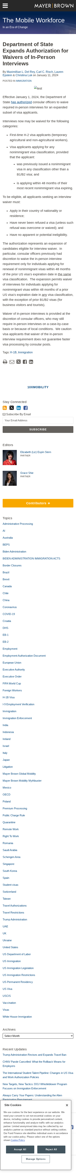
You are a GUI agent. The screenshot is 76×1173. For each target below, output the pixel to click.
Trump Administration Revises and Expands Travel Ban (34, 1054)
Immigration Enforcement (17, 718)
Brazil (6, 572)
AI (4, 530)
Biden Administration (14, 551)
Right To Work (11, 836)
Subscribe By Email (18, 414)
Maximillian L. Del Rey (21, 71)
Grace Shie (26, 472)
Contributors (25, 502)
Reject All (51, 1149)
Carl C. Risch (44, 71)
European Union (12, 662)
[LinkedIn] (19, 407)
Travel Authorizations (15, 905)
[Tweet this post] (18, 361)
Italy (5, 752)
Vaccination (9, 1002)
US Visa (7, 988)
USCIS (7, 995)
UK (4, 933)
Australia (8, 537)
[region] (35, 1135)
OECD (6, 794)
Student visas (10, 884)
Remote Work (11, 829)
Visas (6, 1009)
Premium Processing (15, 808)
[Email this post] (12, 361)
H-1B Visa (8, 697)
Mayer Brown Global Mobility (19, 773)
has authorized (21, 102)
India (5, 725)
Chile (5, 593)
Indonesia (8, 732)
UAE (5, 926)
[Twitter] (12, 407)
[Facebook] (26, 407)
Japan (6, 759)
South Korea (10, 870)
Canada (7, 586)
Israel (6, 745)
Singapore (8, 863)
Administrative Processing (18, 523)
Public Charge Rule (14, 815)
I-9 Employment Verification (18, 704)
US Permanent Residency (18, 981)
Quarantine (9, 822)
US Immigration (12, 961)
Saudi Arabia (10, 850)
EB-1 (5, 634)
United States (10, 947)
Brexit (6, 579)
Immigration (23, 81)
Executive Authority (14, 669)
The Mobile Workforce (34, 20)
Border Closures (12, 565)
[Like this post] (25, 361)
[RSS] (5, 407)
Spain (6, 877)
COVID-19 (9, 614)
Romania (8, 843)
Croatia (7, 620)
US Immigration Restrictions (19, 974)
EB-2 (5, 641)
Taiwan (7, 898)
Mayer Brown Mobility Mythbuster (22, 780)
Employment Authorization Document (24, 655)
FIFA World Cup (12, 683)
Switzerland (9, 891)
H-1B (13, 352)
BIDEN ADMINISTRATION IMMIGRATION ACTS (31, 558)
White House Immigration (17, 1016)
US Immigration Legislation (18, 968)
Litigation (8, 766)
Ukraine (7, 940)
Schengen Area (11, 856)
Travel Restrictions (13, 912)
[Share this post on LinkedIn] (31, 361)
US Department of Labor (17, 954)
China (6, 600)
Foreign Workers (12, 690)
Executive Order (12, 676)
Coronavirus (10, 607)
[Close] (67, 1105)
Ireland (6, 738)
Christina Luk (24, 75)
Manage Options (35, 1159)
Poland (7, 801)
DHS (5, 627)
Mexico (7, 787)
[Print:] (5, 362)
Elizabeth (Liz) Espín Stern (35, 452)
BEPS (6, 544)
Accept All (20, 1149)
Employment (10, 648)
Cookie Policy (18, 1140)
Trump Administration (15, 919)
